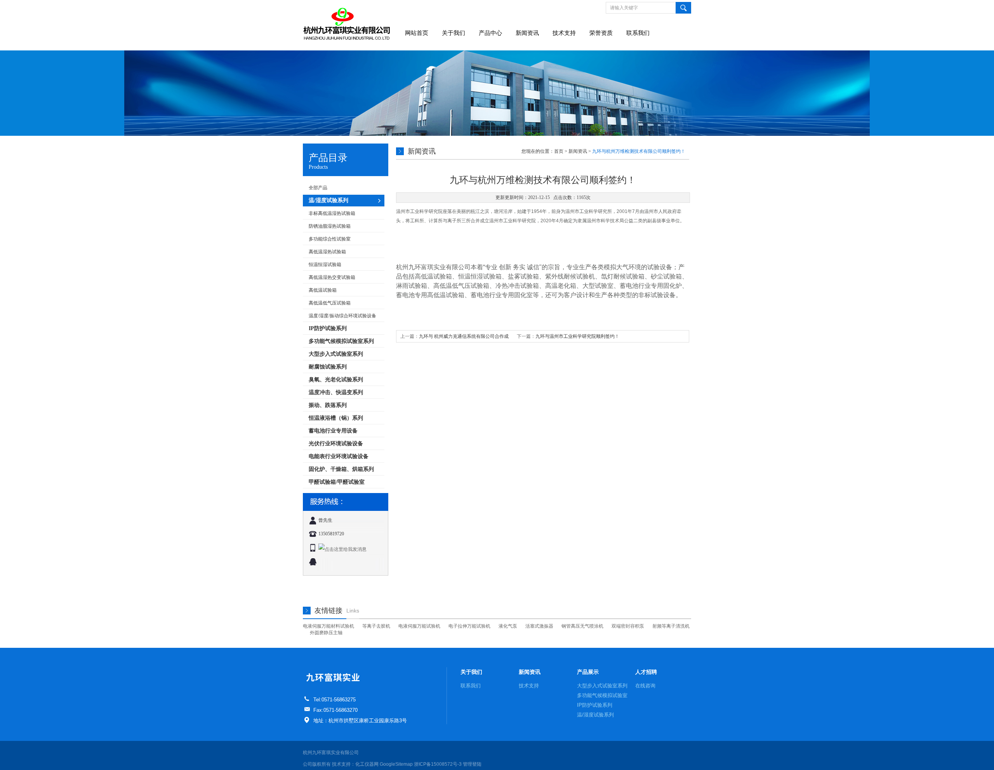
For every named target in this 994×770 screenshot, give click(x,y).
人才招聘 (646, 672)
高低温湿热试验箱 (327, 251)
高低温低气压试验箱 (330, 303)
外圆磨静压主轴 (326, 632)
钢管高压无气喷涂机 (582, 626)
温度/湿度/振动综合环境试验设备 (342, 315)
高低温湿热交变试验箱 (332, 277)
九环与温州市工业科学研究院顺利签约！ (577, 336)
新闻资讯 (527, 33)
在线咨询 (645, 686)
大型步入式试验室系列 (602, 686)
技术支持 (564, 33)
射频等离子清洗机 (671, 626)
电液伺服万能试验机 (419, 626)
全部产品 (318, 187)
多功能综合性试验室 (330, 239)
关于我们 (453, 33)
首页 (558, 151)
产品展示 (588, 672)
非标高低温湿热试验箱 (332, 213)
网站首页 (416, 33)
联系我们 (638, 33)
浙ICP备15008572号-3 (438, 764)
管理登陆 (472, 764)
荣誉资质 (601, 33)
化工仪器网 (367, 764)
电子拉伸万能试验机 (469, 626)
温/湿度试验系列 (595, 715)
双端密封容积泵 (628, 626)
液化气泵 (508, 626)
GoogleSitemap (396, 764)
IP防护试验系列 (594, 705)
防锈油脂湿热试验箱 (330, 226)
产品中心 (490, 33)
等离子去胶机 (376, 626)
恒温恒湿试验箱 (325, 264)
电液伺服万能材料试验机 (328, 626)
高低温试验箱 (323, 290)
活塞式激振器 (539, 626)
